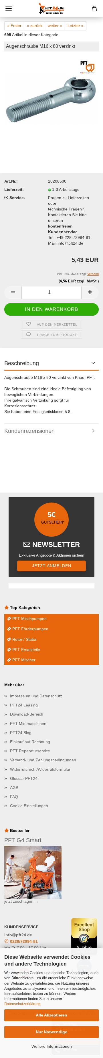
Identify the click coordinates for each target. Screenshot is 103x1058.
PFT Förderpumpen (29, 629)
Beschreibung (21, 363)
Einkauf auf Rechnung (30, 741)
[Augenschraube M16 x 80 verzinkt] (51, 99)
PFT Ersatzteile (25, 649)
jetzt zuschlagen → (21, 901)
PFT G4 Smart (22, 840)
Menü (8, 8)
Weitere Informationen (51, 1046)
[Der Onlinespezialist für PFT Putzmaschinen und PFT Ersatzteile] (51, 8)
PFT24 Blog (20, 732)
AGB (14, 787)
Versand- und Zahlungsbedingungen (43, 760)
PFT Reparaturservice (30, 751)
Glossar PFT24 (23, 778)
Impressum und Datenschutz (36, 696)
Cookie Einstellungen (29, 805)
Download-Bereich (26, 714)
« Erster (14, 25)
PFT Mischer (23, 660)
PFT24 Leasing (24, 705)
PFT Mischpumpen (29, 618)
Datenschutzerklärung (22, 1004)
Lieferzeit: (14, 189)
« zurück (34, 25)
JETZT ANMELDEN (51, 565)
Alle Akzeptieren (51, 1015)
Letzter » (76, 25)
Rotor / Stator (24, 639)
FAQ (14, 796)
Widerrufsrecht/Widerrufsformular (40, 769)
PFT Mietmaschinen (28, 723)
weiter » (55, 25)
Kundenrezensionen (29, 431)
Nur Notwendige (51, 1032)
